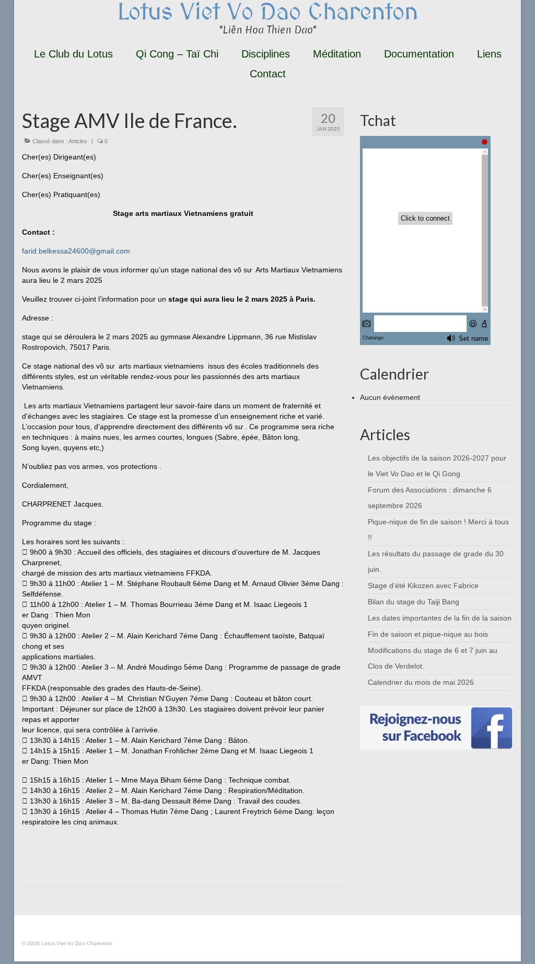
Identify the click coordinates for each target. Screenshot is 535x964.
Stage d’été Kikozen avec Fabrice (423, 585)
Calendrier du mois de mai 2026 (421, 682)
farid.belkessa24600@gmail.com (76, 251)
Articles (77, 141)
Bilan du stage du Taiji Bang (413, 602)
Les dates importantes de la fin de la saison (439, 618)
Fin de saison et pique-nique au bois (428, 634)
